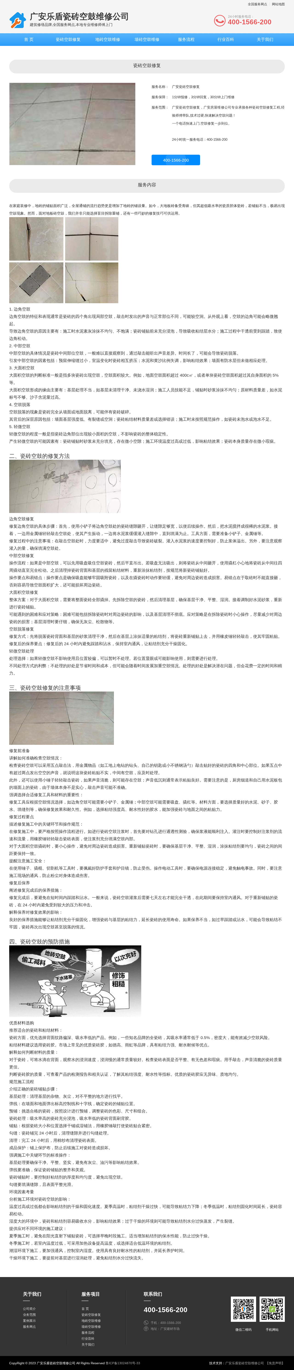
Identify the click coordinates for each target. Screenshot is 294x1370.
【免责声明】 (275, 1363)
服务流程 (186, 39)
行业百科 (226, 39)
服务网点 (29, 1326)
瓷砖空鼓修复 (68, 39)
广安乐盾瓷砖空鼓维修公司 (244, 1363)
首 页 (29, 39)
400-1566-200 (176, 160)
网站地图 (278, 4)
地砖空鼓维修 (107, 39)
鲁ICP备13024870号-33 (123, 1363)
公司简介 (29, 1309)
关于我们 (265, 39)
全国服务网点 (257, 4)
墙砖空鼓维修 (147, 39)
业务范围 (29, 1315)
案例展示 (29, 1320)
